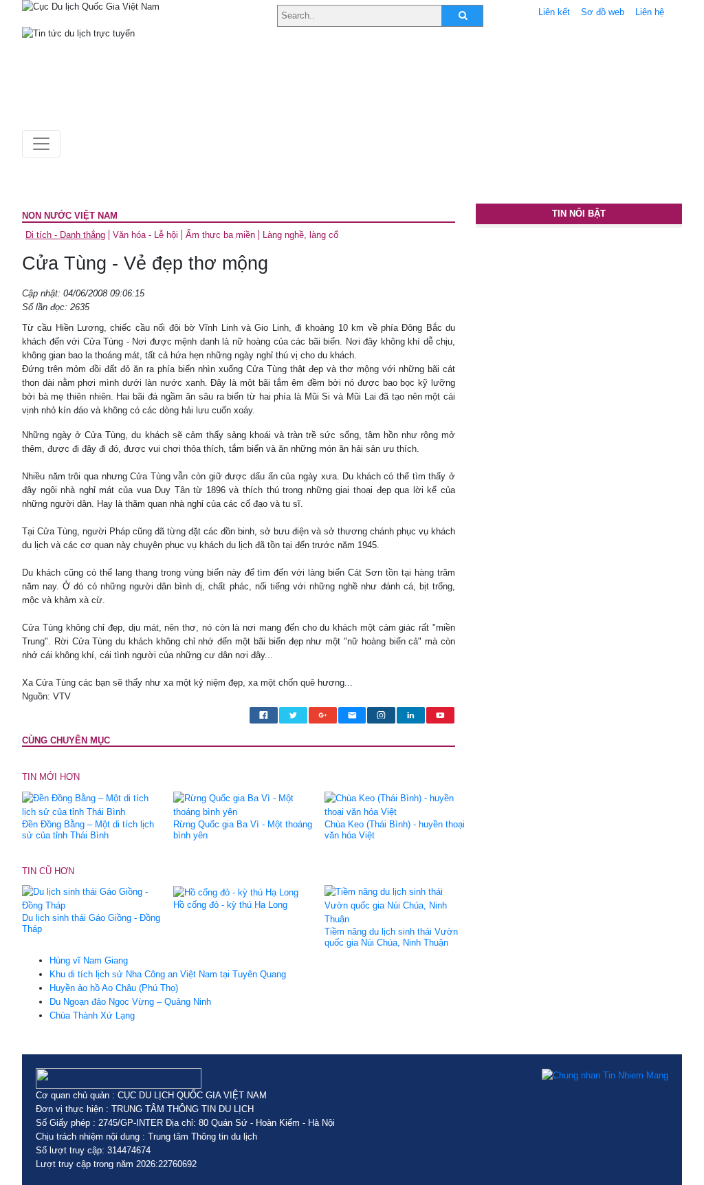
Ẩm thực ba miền (220, 235)
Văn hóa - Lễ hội (145, 235)
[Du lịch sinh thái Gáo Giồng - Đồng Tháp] (92, 898)
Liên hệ (649, 12)
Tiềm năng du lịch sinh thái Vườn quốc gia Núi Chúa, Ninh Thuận (391, 937)
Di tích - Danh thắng (65, 235)
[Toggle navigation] (41, 143)
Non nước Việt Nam (70, 215)
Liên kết (554, 12)
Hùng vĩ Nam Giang (89, 960)
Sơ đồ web (602, 12)
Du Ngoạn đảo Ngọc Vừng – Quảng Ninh (130, 1002)
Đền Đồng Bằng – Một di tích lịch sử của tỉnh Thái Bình (88, 829)
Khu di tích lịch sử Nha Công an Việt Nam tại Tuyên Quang (168, 974)
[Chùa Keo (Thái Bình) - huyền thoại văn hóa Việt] (394, 804)
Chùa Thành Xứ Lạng (92, 1015)
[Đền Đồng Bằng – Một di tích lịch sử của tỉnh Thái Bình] (92, 804)
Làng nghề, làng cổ (300, 235)
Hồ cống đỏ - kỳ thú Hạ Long (230, 905)
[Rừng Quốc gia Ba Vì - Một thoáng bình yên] (243, 804)
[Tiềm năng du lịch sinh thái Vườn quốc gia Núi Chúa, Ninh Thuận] (394, 905)
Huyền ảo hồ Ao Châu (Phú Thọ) (114, 988)
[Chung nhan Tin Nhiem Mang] (605, 1075)
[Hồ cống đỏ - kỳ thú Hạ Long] (235, 892)
